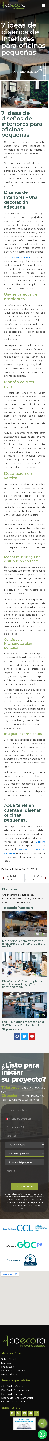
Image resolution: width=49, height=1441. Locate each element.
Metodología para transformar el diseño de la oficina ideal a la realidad (23, 943)
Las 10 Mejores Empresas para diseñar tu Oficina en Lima (23, 1023)
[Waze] (36, 1413)
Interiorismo (22, 902)
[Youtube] (30, 1413)
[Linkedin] (24, 1413)
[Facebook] (12, 1413)
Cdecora (40, 842)
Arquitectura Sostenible (16, 898)
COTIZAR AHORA (24, 1186)
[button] (43, 5)
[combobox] (8, 1119)
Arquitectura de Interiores (17, 894)
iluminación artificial (18, 257)
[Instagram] (18, 1413)
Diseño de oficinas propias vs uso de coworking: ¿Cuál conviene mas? (22, 984)
